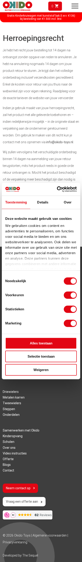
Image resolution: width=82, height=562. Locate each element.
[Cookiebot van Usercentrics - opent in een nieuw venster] (58, 189)
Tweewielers (12, 403)
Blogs (7, 465)
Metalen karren (14, 397)
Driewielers (11, 392)
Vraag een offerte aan (22, 501)
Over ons (9, 447)
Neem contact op (18, 488)
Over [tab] (68, 202)
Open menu (74, 6)
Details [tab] (42, 202)
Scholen (8, 442)
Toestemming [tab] (16, 202)
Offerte (8, 459)
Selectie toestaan (41, 356)
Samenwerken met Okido (21, 430)
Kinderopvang (13, 436)
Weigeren (41, 370)
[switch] (70, 295)
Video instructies (15, 453)
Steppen (9, 409)
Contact (8, 470)
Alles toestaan (41, 343)
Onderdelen (11, 414)
